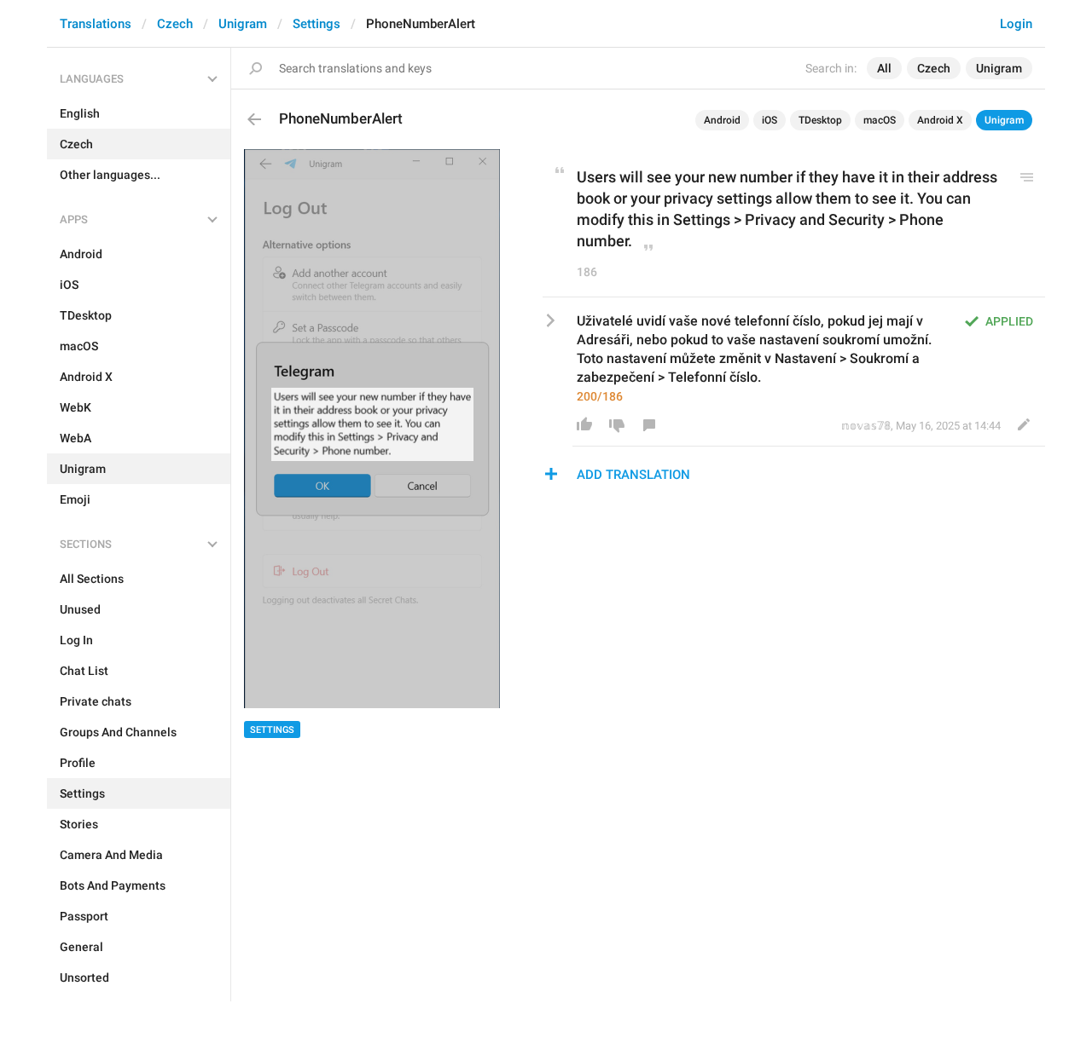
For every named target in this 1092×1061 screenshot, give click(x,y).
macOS (879, 120)
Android (722, 120)
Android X (940, 120)
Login (1016, 24)
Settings (316, 24)
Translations (95, 24)
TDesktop (820, 120)
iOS (769, 120)
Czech (175, 24)
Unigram (242, 24)
